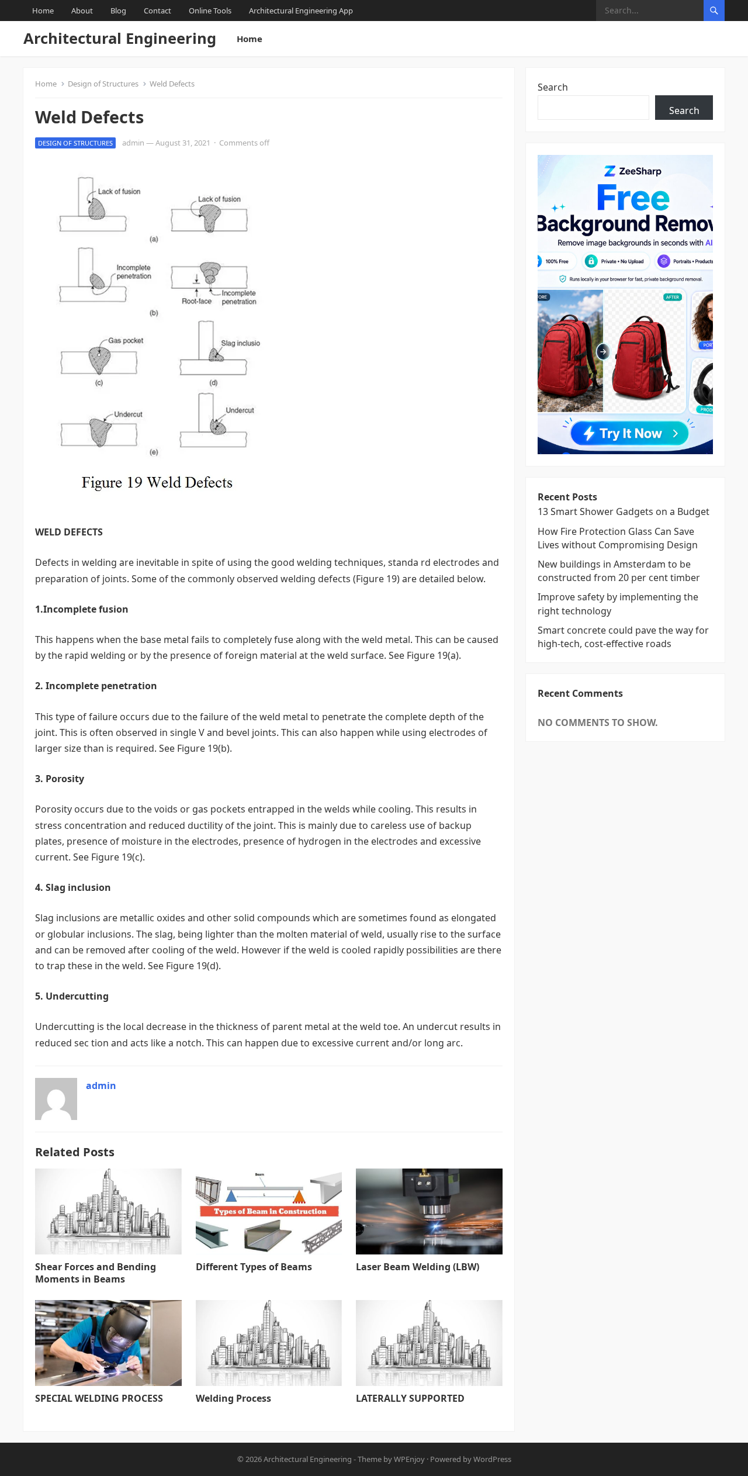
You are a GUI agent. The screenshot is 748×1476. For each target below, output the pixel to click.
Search (553, 87)
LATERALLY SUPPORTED (410, 1398)
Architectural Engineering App (301, 10)
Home (43, 10)
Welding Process (233, 1398)
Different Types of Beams (254, 1266)
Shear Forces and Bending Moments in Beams (95, 1272)
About (82, 10)
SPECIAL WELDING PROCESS (99, 1398)
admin (133, 142)
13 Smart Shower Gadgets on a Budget (623, 511)
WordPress (492, 1459)
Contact (157, 10)
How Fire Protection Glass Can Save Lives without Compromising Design (618, 538)
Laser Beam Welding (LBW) (417, 1266)
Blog (118, 10)
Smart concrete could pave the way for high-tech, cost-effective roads (623, 637)
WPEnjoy (409, 1459)
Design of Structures (103, 83)
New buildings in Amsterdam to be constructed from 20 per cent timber (619, 571)
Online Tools (210, 10)
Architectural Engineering (119, 38)
